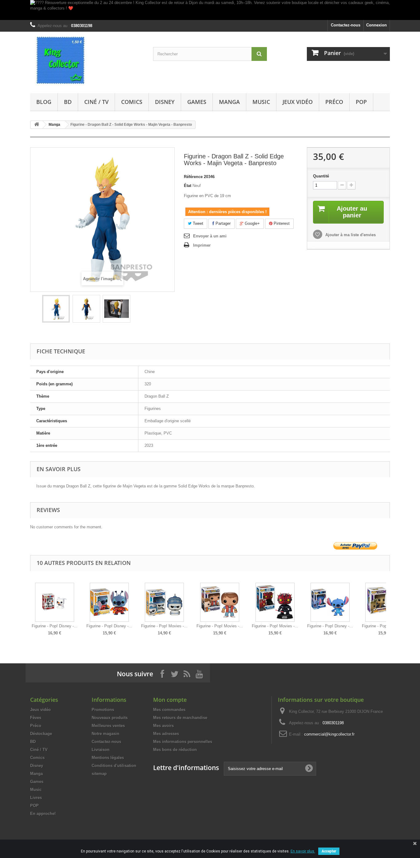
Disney (165, 101)
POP (361, 101)
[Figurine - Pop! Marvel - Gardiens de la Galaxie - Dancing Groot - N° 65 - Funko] (384, 602)
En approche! (43, 813)
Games (196, 101)
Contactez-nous (345, 25)
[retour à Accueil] (36, 125)
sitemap (99, 773)
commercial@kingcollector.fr (329, 734)
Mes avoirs (163, 725)
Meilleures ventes (108, 725)
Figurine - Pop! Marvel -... (384, 626)
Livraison (100, 749)
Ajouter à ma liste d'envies (350, 234)
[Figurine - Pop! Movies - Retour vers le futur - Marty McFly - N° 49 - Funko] (219, 602)
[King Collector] (87, 60)
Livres (36, 797)
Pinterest (281, 223)
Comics (131, 101)
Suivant (388, 604)
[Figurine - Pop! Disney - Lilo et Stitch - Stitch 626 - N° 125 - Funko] (109, 602)
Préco (334, 101)
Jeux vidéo (298, 101)
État (187, 185)
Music (261, 101)
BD (68, 101)
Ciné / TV (96, 101)
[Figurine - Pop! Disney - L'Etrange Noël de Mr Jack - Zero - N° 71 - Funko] (54, 602)
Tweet (197, 223)
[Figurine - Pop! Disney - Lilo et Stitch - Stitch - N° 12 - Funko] (330, 602)
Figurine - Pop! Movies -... (164, 626)
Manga (229, 101)
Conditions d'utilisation (114, 765)
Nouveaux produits (110, 717)
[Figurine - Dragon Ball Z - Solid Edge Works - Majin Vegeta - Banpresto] (55, 308)
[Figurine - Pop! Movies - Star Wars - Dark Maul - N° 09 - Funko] (275, 602)
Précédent (31, 604)
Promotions (103, 709)
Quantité (321, 176)
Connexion (376, 25)
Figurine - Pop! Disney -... (54, 626)
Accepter (329, 851)
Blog (43, 101)
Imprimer (202, 245)
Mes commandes (169, 709)
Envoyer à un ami (210, 236)
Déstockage (41, 733)
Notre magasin (105, 733)
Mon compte (170, 699)
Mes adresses (166, 733)
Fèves (35, 717)
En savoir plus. (303, 851)
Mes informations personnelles (182, 741)
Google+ (252, 223)
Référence (193, 176)
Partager (222, 223)
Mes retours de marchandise (180, 717)
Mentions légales (108, 757)
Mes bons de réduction (175, 749)
